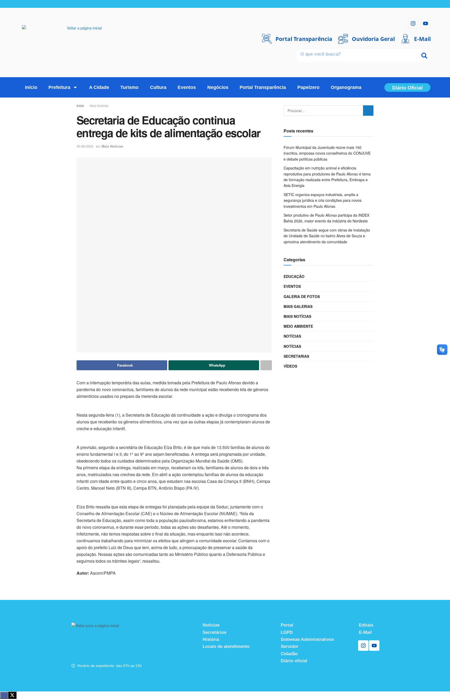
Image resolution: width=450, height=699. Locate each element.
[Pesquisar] (424, 55)
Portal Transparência (263, 87)
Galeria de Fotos (302, 296)
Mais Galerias (298, 306)
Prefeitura (59, 87)
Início (31, 87)
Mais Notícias (99, 105)
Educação (294, 276)
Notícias (292, 336)
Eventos (187, 87)
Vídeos (290, 366)
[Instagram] (413, 23)
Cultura (158, 87)
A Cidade (99, 87)
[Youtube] (425, 23)
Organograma (346, 87)
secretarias (296, 356)
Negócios (217, 87)
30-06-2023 (85, 146)
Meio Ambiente (298, 326)
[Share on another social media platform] (266, 365)
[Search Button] (368, 110)
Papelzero (308, 87)
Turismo (129, 87)
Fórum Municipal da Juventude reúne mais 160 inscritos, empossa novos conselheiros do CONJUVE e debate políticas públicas (327, 153)
